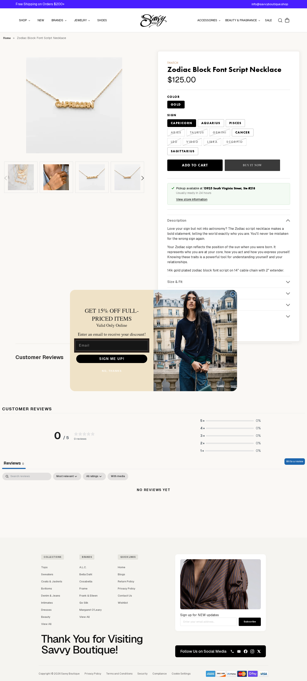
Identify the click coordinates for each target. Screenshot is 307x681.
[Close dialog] (233, 294)
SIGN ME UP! (111, 359)
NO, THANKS (112, 370)
